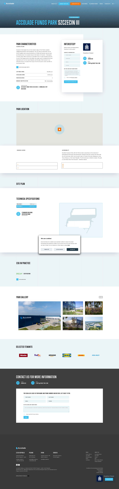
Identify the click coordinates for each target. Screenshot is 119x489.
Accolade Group (98, 454)
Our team (97, 455)
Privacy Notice (100, 469)
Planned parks (93, 3)
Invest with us (64, 3)
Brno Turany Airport (99, 460)
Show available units (24, 67)
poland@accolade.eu (33, 459)
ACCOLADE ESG (22, 279)
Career (96, 457)
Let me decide (59, 249)
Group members (98, 461)
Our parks (84, 3)
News (101, 3)
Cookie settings (99, 472)
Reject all (47, 249)
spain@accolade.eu (45, 459)
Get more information (70, 81)
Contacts (107, 3)
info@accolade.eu (19, 459)
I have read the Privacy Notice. (32, 414)
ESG (95, 458)
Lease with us (75, 3)
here (69, 245)
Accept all (72, 249)
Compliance (100, 471)
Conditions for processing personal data (94, 468)
